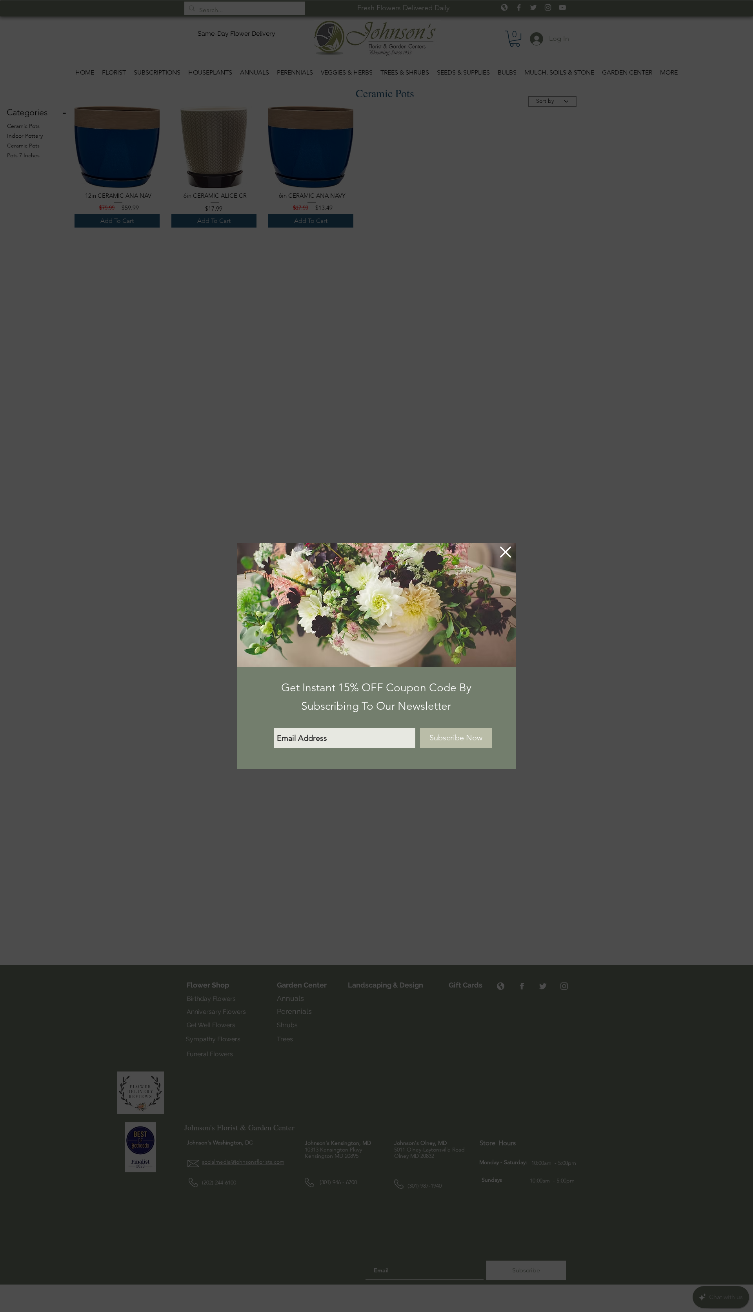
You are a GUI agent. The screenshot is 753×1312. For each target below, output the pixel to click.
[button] (505, 552)
